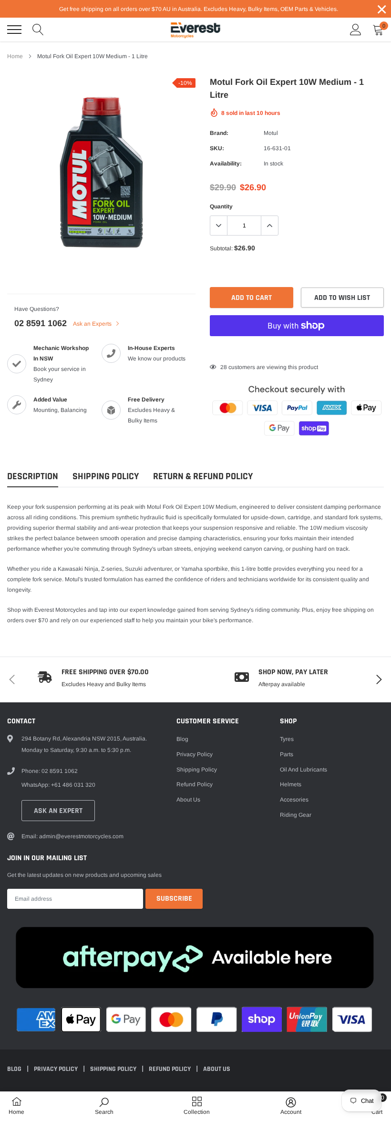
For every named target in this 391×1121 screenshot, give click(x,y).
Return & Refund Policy (203, 477)
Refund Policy (194, 784)
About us (188, 799)
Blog (182, 739)
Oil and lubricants (303, 769)
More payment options (297, 349)
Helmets (290, 784)
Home (15, 56)
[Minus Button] (218, 225)
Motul (271, 133)
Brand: (219, 133)
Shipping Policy (105, 477)
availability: (226, 163)
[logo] (195, 29)
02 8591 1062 (40, 323)
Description (32, 477)
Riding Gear (295, 815)
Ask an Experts (93, 323)
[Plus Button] (269, 225)
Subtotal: (221, 248)
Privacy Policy (194, 754)
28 (223, 367)
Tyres (287, 739)
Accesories (294, 799)
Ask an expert (58, 811)
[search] (38, 29)
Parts (286, 754)
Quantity (221, 206)
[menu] (14, 29)
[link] (104, 1105)
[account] (355, 29)
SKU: (217, 148)
